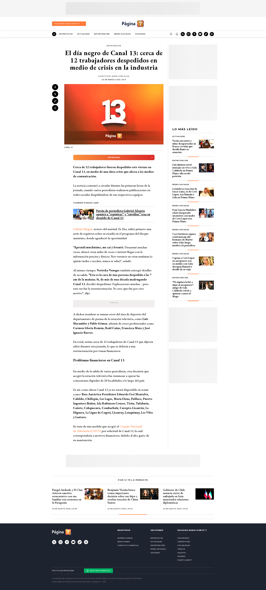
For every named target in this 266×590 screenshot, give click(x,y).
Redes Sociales (122, 34)
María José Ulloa (120, 76)
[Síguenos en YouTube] (200, 34)
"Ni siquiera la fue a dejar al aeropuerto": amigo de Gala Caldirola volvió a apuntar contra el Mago (183, 289)
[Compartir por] (55, 108)
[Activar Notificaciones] (177, 34)
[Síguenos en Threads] (212, 34)
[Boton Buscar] (171, 34)
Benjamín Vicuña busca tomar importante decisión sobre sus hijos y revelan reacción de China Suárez (123, 496)
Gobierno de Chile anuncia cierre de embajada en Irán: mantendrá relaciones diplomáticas (176, 496)
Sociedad (140, 34)
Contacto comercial (128, 545)
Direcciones (123, 542)
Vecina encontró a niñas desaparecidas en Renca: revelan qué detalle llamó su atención (184, 146)
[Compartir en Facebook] (55, 87)
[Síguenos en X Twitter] (183, 34)
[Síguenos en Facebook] (194, 34)
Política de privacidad (63, 571)
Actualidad (83, 34)
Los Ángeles (183, 545)
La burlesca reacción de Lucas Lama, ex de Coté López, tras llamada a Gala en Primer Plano (184, 193)
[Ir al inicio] (54, 34)
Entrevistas (66, 34)
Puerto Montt (184, 560)
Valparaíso (183, 538)
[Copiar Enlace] (55, 101)
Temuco (181, 549)
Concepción (183, 542)
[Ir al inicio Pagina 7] (133, 23)
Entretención (102, 34)
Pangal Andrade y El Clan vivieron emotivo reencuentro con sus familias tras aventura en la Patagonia (67, 496)
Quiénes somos (125, 538)
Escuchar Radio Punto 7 (67, 24)
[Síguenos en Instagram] (188, 34)
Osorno (181, 556)
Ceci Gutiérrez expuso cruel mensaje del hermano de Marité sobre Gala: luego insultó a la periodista (184, 239)
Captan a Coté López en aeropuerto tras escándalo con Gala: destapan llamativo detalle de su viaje (183, 263)
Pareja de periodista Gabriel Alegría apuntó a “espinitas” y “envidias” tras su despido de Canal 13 (123, 214)
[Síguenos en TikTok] (206, 34)
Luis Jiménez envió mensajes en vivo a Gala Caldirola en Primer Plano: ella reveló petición (184, 170)
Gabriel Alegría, (83, 229)
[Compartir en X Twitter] (55, 94)
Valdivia (181, 553)
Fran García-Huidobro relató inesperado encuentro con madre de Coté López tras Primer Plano (184, 215)
